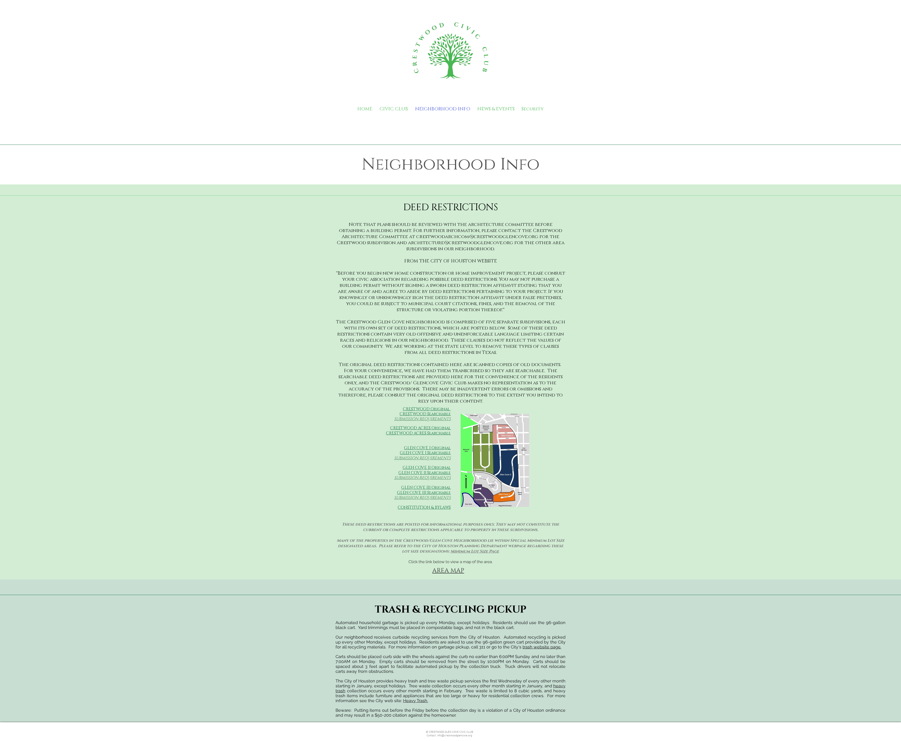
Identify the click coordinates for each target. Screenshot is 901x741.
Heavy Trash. (415, 700)
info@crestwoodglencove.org (454, 735)
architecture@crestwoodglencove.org (460, 243)
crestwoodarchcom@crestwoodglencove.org (477, 237)
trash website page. (542, 646)
